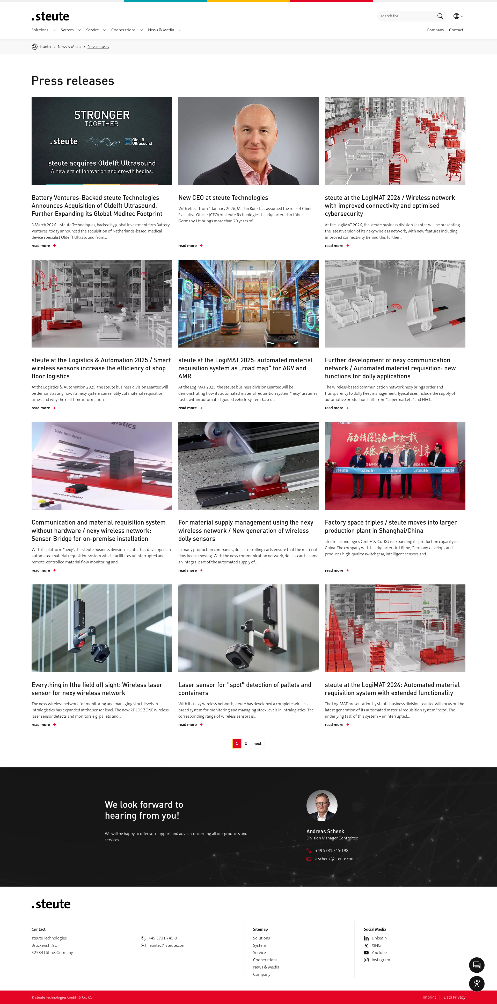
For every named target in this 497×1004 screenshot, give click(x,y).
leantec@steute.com (167, 945)
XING (376, 945)
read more (44, 246)
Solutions (261, 938)
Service (259, 952)
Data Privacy (454, 997)
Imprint (429, 997)
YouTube (379, 952)
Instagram (381, 960)
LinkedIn (379, 938)
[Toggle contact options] (477, 965)
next (257, 743)
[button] (54, 30)
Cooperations (265, 960)
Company (261, 974)
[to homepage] (50, 16)
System (259, 945)
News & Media (266, 967)
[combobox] (405, 16)
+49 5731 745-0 (163, 938)
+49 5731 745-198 (331, 850)
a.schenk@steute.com (335, 858)
